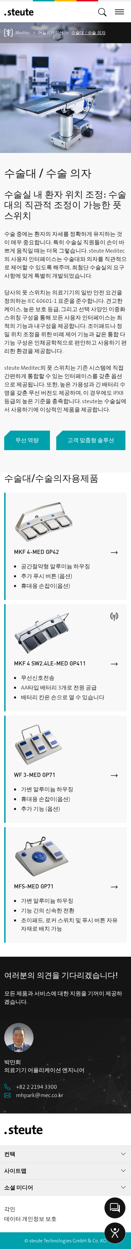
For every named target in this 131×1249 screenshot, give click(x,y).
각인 (9, 1209)
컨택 (9, 1154)
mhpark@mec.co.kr (39, 1095)
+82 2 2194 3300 (36, 1086)
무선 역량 (27, 440)
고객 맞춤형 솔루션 (90, 440)
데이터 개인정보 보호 (30, 1219)
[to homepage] (19, 12)
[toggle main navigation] (102, 12)
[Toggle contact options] (114, 1207)
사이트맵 (15, 1170)
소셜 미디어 (18, 1187)
